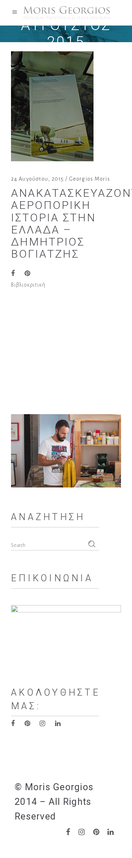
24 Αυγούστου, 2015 (37, 179)
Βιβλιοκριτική (28, 285)
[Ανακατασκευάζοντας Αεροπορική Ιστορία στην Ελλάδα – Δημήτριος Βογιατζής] (52, 106)
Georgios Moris (89, 179)
